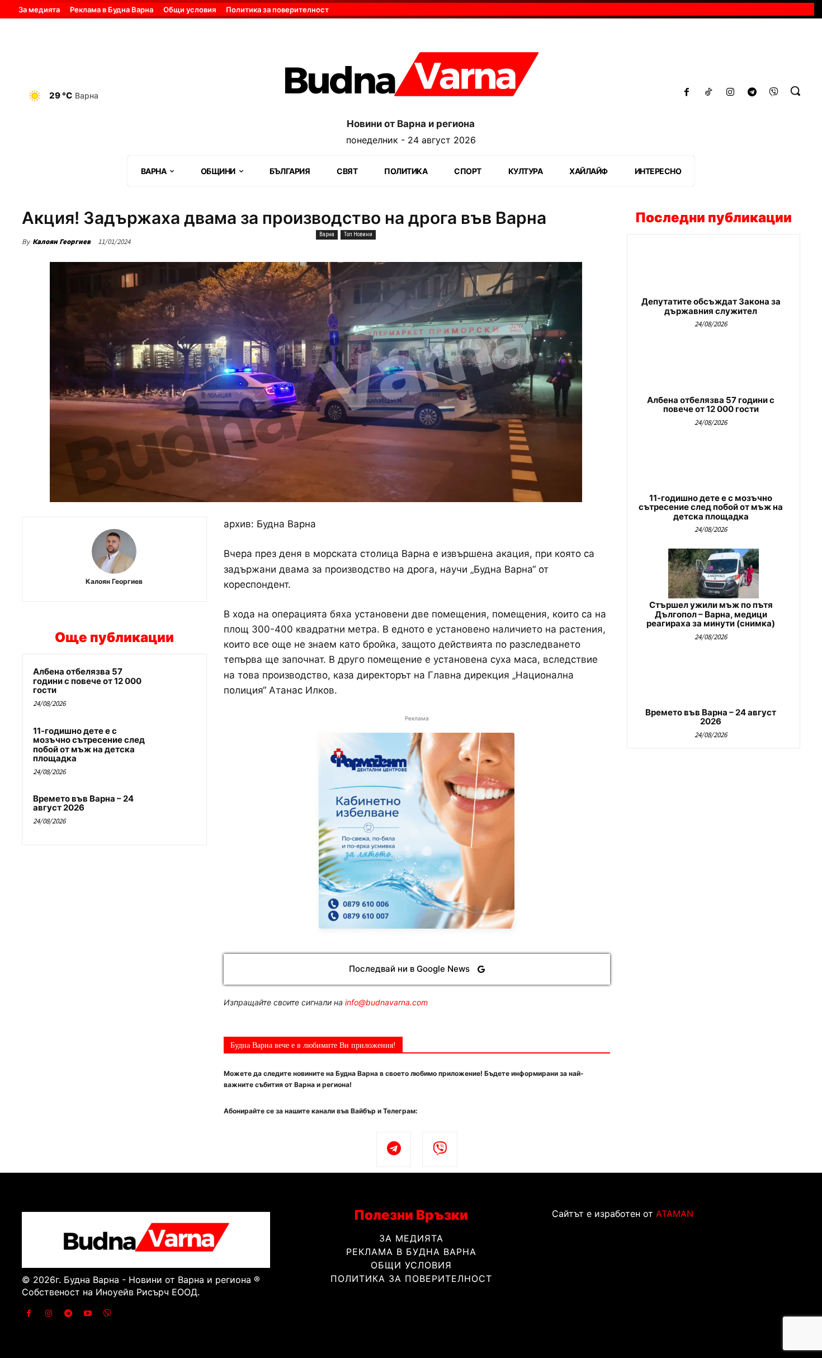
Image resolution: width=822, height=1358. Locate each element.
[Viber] (774, 93)
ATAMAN (674, 1213)
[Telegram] (752, 93)
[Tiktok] (709, 93)
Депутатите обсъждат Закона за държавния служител (711, 306)
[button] (795, 90)
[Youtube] (88, 1313)
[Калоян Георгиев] (114, 551)
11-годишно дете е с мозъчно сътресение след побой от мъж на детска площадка (89, 744)
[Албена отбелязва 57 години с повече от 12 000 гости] (174, 686)
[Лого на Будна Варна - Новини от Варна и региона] (411, 78)
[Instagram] (730, 93)
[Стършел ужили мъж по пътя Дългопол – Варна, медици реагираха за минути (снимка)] (713, 573)
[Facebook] (687, 93)
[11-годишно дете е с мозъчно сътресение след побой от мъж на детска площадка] (174, 745)
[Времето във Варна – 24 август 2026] (174, 813)
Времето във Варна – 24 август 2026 (83, 803)
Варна (326, 234)
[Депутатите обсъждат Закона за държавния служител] (713, 270)
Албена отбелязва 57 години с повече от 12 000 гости (87, 680)
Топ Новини (358, 234)
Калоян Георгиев (61, 241)
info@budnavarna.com (386, 1002)
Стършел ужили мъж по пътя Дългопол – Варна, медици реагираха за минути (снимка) (710, 614)
